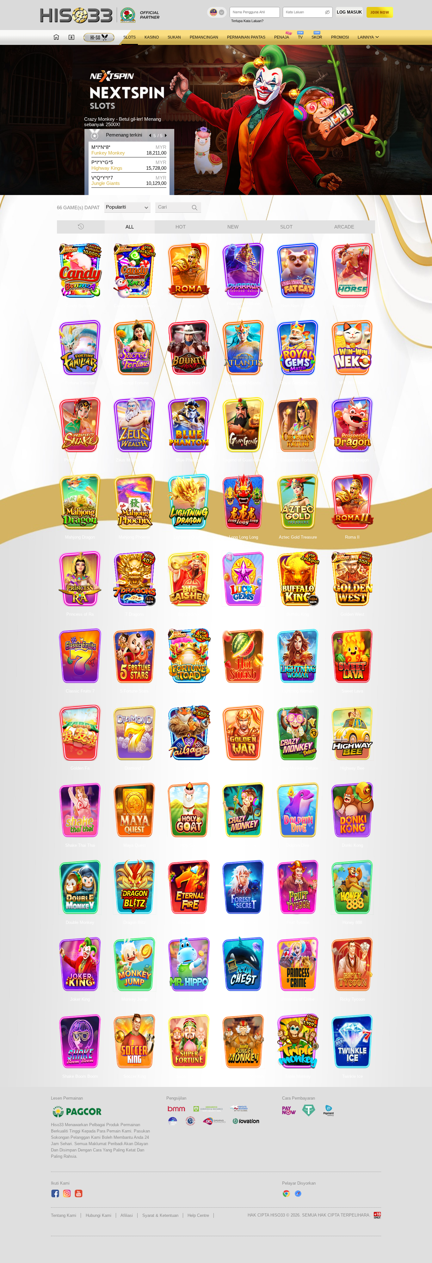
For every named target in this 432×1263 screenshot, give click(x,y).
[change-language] (217, 12)
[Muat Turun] (71, 37)
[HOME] (56, 37)
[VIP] (99, 37)
